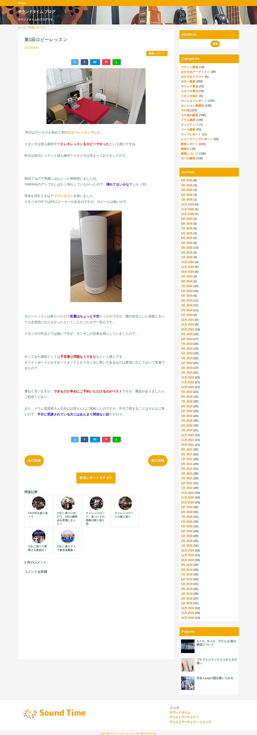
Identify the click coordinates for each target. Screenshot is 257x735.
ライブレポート (191, 134)
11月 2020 (187, 497)
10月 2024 (187, 271)
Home (22, 3)
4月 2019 (186, 588)
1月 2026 (186, 199)
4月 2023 (186, 358)
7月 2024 (186, 286)
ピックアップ (189, 124)
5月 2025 (186, 238)
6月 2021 (186, 464)
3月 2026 (186, 189)
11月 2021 (187, 439)
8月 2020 (186, 512)
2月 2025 (186, 252)
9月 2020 (186, 507)
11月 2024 (187, 266)
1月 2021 (186, 487)
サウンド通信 (189, 86)
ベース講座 (188, 129)
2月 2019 (186, 598)
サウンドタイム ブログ (37, 12)
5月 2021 (186, 468)
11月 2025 (187, 209)
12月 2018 (187, 608)
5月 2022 (186, 411)
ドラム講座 (188, 119)
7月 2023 (186, 343)
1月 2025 (186, 257)
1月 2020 (186, 545)
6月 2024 (186, 290)
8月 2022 (186, 396)
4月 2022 (186, 415)
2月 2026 (186, 194)
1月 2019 (186, 603)
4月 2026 (186, 185)
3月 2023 (186, 362)
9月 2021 (186, 449)
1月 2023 (186, 372)
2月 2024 (186, 310)
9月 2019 (186, 564)
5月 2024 (186, 295)
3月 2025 (186, 247)
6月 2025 (186, 233)
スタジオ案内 (189, 91)
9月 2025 (186, 218)
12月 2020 (187, 492)
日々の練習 (188, 158)
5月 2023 (186, 353)
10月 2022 (187, 387)
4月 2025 (186, 242)
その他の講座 (189, 115)
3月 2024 (186, 305)
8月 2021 (186, 454)
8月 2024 (186, 281)
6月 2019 (186, 579)
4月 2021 (186, 473)
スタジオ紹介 (189, 95)
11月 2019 (187, 555)
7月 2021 (186, 459)
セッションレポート (194, 100)
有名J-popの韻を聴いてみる (215, 678)
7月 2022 (186, 401)
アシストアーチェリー (184, 717)
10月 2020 (187, 502)
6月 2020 (186, 521)
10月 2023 (187, 329)
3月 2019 (186, 593)
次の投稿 (34, 460)
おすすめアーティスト (195, 71)
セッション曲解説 (192, 105)
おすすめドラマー (192, 76)
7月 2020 (186, 516)
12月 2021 (187, 435)
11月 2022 (187, 382)
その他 (185, 110)
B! (95, 62)
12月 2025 (187, 204)
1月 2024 (186, 314)
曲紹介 (185, 148)
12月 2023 (187, 319)
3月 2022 (186, 420)
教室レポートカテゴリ (96, 478)
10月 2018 (187, 617)
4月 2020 (186, 531)
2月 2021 (186, 483)
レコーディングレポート (197, 139)
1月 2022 (186, 430)
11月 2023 (187, 324)
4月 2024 (186, 300)
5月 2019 (186, 584)
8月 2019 (186, 569)
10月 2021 (187, 444)
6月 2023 (186, 348)
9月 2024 (186, 276)
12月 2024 (187, 262)
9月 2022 (186, 391)
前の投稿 (157, 460)
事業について (189, 153)
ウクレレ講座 (189, 67)
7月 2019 (186, 574)
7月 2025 (186, 228)
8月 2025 (186, 223)
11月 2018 (187, 612)
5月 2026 (186, 180)
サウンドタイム (180, 712)
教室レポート (157, 53)
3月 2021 (186, 478)
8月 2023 (186, 339)
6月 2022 (186, 406)
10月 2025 (187, 214)
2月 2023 (186, 367)
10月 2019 (187, 560)
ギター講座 (188, 81)
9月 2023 (186, 334)
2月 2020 (186, 540)
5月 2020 (186, 526)
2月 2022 (186, 425)
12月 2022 (187, 377)
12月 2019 (187, 550)
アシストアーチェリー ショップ (190, 722)
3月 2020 (186, 535)
